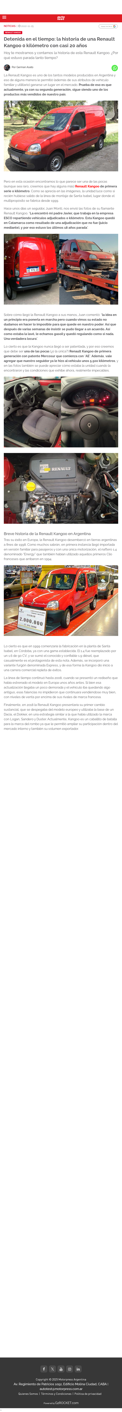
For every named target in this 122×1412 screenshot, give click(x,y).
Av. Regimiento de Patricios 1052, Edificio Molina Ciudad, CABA (60, 1384)
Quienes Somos (28, 1393)
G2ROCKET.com (66, 1403)
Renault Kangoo (13, 33)
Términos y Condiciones (56, 1393)
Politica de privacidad (88, 1393)
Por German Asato (22, 67)
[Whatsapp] (115, 68)
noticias (10, 26)
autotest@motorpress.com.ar (61, 1389)
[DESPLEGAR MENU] (4, 17)
